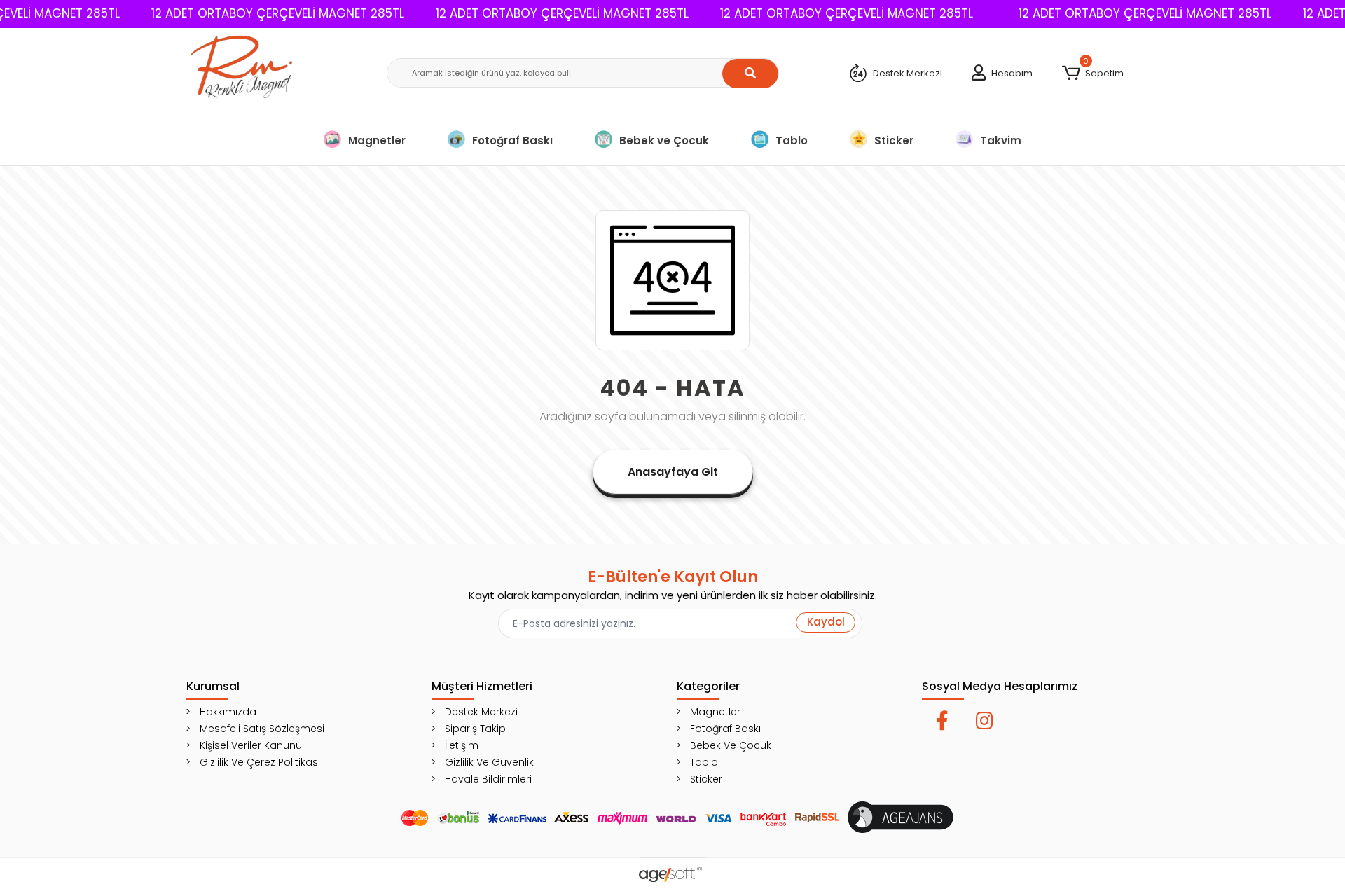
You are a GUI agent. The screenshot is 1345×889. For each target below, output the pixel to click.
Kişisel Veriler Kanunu (251, 745)
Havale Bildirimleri (488, 779)
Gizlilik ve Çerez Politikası (260, 762)
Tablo (791, 140)
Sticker (893, 140)
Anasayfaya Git (673, 472)
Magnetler (377, 140)
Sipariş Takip (475, 729)
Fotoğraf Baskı (512, 140)
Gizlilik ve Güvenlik (489, 762)
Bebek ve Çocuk (664, 140)
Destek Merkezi (481, 712)
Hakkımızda (228, 712)
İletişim (461, 745)
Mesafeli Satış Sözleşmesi (262, 729)
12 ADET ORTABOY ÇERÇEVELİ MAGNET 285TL (277, 13)
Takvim (1000, 140)
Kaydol (826, 621)
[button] (1092, 73)
